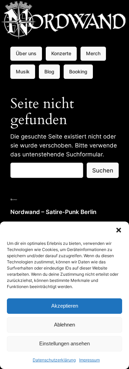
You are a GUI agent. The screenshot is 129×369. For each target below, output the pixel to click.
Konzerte (61, 53)
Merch (93, 53)
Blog (49, 71)
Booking (78, 71)
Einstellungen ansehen (64, 343)
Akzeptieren (64, 306)
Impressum (89, 359)
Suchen (102, 170)
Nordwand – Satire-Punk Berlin (53, 212)
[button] (118, 230)
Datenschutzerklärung (54, 359)
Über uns (26, 53)
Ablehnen (64, 325)
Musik (23, 71)
